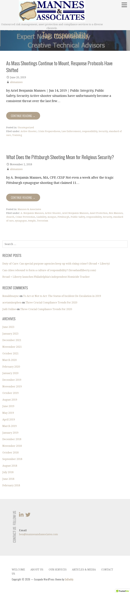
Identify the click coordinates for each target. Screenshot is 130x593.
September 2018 (12, 459)
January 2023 (10, 333)
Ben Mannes (116, 213)
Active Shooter (29, 131)
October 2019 (10, 393)
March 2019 (9, 426)
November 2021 (12, 346)
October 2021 (10, 353)
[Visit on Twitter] (27, 515)
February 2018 (11, 485)
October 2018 (10, 452)
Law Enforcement (71, 131)
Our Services (58, 569)
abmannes (16, 82)
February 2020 (11, 366)
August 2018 (9, 465)
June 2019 (8, 406)
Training (17, 135)
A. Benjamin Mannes (32, 213)
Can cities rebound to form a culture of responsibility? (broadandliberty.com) (49, 270)
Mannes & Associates (29, 209)
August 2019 (9, 399)
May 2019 (8, 412)
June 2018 (8, 478)
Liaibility (41, 217)
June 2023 (8, 326)
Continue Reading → (23, 116)
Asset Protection (99, 213)
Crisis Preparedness (49, 131)
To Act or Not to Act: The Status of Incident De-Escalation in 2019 (62, 296)
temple (32, 220)
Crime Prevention (25, 217)
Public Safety (78, 217)
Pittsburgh (63, 217)
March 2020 (9, 360)
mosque (52, 217)
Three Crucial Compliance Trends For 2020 (51, 302)
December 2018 (11, 439)
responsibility (89, 131)
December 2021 (11, 340)
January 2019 (10, 432)
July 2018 (7, 472)
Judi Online (9, 309)
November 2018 (12, 445)
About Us (36, 569)
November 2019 (12, 386)
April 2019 (8, 419)
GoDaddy (69, 579)
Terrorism (42, 220)
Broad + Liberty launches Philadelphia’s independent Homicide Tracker (46, 276)
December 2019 (11, 379)
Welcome (18, 569)
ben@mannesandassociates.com (38, 534)
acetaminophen (11, 302)
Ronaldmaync (10, 296)
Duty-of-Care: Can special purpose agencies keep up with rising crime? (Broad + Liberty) (56, 263)
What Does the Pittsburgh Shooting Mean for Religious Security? (60, 157)
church (10, 217)
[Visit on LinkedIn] (21, 515)
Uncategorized (26, 127)
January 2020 (10, 373)
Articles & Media (84, 569)
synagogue (21, 220)
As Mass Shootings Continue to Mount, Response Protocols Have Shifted (59, 66)
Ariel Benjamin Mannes (75, 213)
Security (103, 131)
